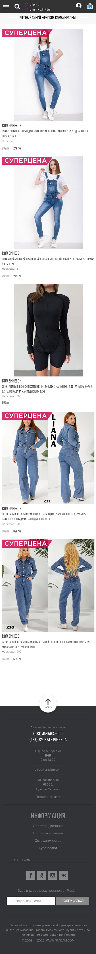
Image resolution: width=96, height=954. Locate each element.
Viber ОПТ (36, 4)
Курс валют (48, 848)
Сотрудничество (48, 840)
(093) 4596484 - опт (48, 733)
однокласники (41, 875)
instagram (52, 875)
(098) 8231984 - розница (48, 739)
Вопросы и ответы (48, 833)
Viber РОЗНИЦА (40, 9)
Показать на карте (48, 797)
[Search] (8, 858)
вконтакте (63, 875)
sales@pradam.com (48, 769)
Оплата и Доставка (48, 826)
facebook (30, 875)
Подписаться (72, 901)
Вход (78, 5)
